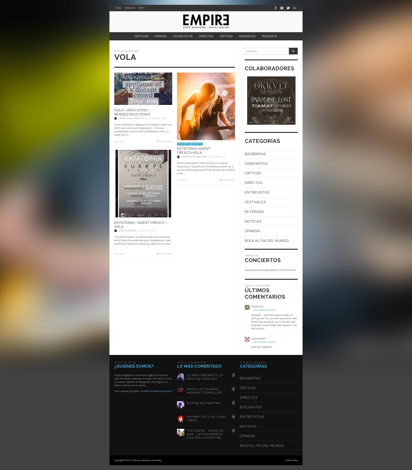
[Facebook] (276, 8)
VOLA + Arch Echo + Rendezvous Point (132, 112)
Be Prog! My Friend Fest (203, 403)
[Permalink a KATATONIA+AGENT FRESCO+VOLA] (206, 105)
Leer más (118, 141)
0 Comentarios (165, 141)
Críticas (253, 173)
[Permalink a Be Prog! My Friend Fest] (180, 404)
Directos (197, 144)
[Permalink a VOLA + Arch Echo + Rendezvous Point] (143, 88)
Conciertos (184, 144)
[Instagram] (282, 8)
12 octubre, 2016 (146, 231)
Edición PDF (251, 407)
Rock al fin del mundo (267, 241)
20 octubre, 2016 (217, 157)
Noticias (253, 221)
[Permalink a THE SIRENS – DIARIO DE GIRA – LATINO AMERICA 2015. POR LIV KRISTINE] (180, 432)
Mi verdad (254, 212)
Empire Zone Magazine (131, 118)
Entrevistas (257, 192)
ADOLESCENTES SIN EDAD (264, 310)
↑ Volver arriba (291, 460)
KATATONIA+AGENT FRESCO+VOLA (194, 151)
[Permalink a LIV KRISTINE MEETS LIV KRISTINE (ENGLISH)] (180, 376)
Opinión (252, 231)
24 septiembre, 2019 (155, 118)
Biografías (255, 154)
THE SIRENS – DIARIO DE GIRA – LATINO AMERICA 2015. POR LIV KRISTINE (205, 434)
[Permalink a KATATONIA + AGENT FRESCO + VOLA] (143, 183)
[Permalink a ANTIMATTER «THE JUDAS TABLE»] (180, 418)
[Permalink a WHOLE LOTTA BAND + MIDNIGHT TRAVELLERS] (180, 390)
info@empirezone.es (161, 391)
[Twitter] (288, 8)
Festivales (255, 202)
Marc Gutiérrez (127, 231)
